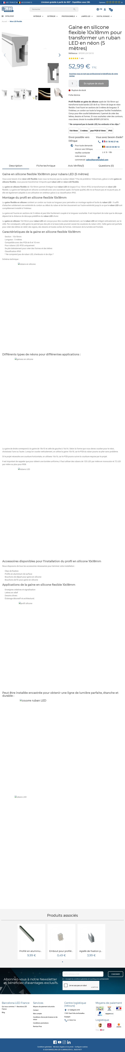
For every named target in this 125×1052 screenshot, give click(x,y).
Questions (106, 165)
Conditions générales (44, 1047)
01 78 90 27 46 (111, 141)
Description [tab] (15, 165)
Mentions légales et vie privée (63, 1047)
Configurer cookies (81, 1047)
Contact (35, 1010)
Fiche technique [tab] (45, 165)
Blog (3, 1012)
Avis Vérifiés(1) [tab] (76, 165)
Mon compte (37, 1013)
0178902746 (70, 1020)
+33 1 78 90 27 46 (11, 2)
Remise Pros (37, 1026)
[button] (59, 55)
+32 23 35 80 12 (26, 2)
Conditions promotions (41, 1023)
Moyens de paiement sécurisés (44, 1006)
